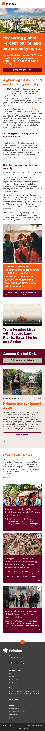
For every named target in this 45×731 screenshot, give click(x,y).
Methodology (13, 714)
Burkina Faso (13, 679)
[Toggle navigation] (41, 4)
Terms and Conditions (35, 725)
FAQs (11, 717)
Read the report (21, 434)
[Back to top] (22, 642)
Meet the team (14, 709)
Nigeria (11, 677)
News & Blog (13, 699)
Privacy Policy (8, 725)
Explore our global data (23, 360)
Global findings (14, 674)
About (11, 705)
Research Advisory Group (17, 711)
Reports (12, 688)
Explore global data (24, 70)
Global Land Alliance (30, 109)
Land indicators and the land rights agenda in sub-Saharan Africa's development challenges (24, 692)
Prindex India (13, 682)
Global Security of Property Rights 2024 (23, 293)
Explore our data (15, 670)
